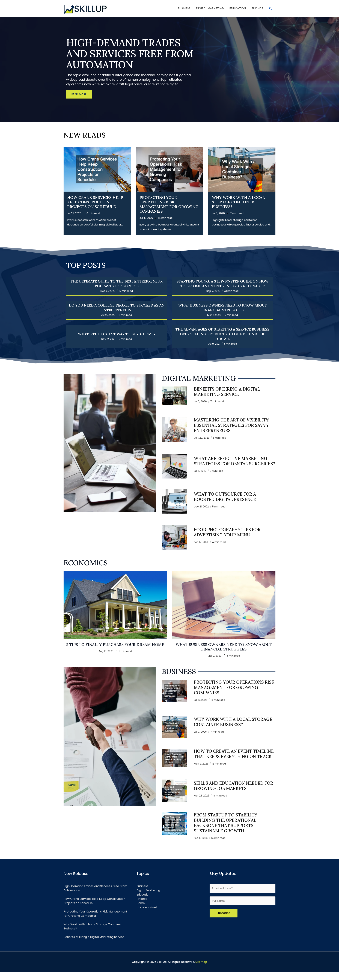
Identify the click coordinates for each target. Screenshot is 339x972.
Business (142, 886)
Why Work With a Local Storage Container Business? (238, 202)
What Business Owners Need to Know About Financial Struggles (224, 647)
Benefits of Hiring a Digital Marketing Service (227, 391)
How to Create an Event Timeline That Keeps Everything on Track (234, 753)
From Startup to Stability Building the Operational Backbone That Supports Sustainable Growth (225, 823)
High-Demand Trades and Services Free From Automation (129, 54)
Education (143, 895)
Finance (141, 899)
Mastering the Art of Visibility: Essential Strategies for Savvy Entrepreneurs (231, 425)
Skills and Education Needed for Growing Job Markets (233, 785)
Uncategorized (146, 907)
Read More (79, 94)
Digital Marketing (148, 890)
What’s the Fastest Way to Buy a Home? (116, 334)
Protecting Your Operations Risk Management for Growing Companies (168, 204)
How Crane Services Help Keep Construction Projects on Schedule (95, 202)
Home (140, 903)
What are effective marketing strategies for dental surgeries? (234, 461)
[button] (271, 8)
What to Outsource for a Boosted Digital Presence (225, 496)
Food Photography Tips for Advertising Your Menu (227, 532)
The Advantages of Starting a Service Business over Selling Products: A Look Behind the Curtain (222, 334)
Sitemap (201, 962)
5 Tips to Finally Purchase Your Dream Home (115, 644)
